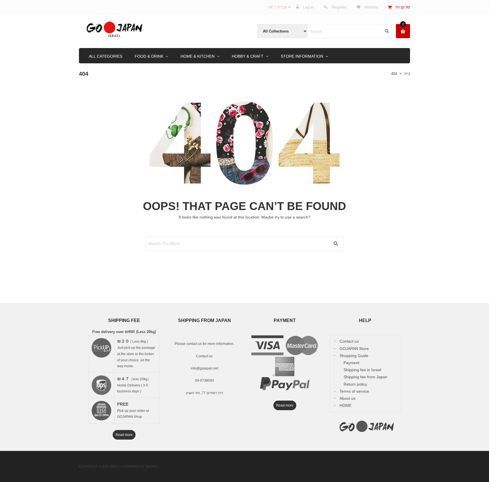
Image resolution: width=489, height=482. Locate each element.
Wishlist (370, 7)
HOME (345, 405)
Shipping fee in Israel (362, 370)
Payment (351, 362)
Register (339, 7)
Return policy (355, 384)
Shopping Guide (354, 355)
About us (347, 398)
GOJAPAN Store (354, 348)
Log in (308, 7)
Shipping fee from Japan (365, 377)
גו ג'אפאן (115, 466)
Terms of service (354, 391)
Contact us (204, 356)
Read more (124, 435)
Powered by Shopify (141, 466)
